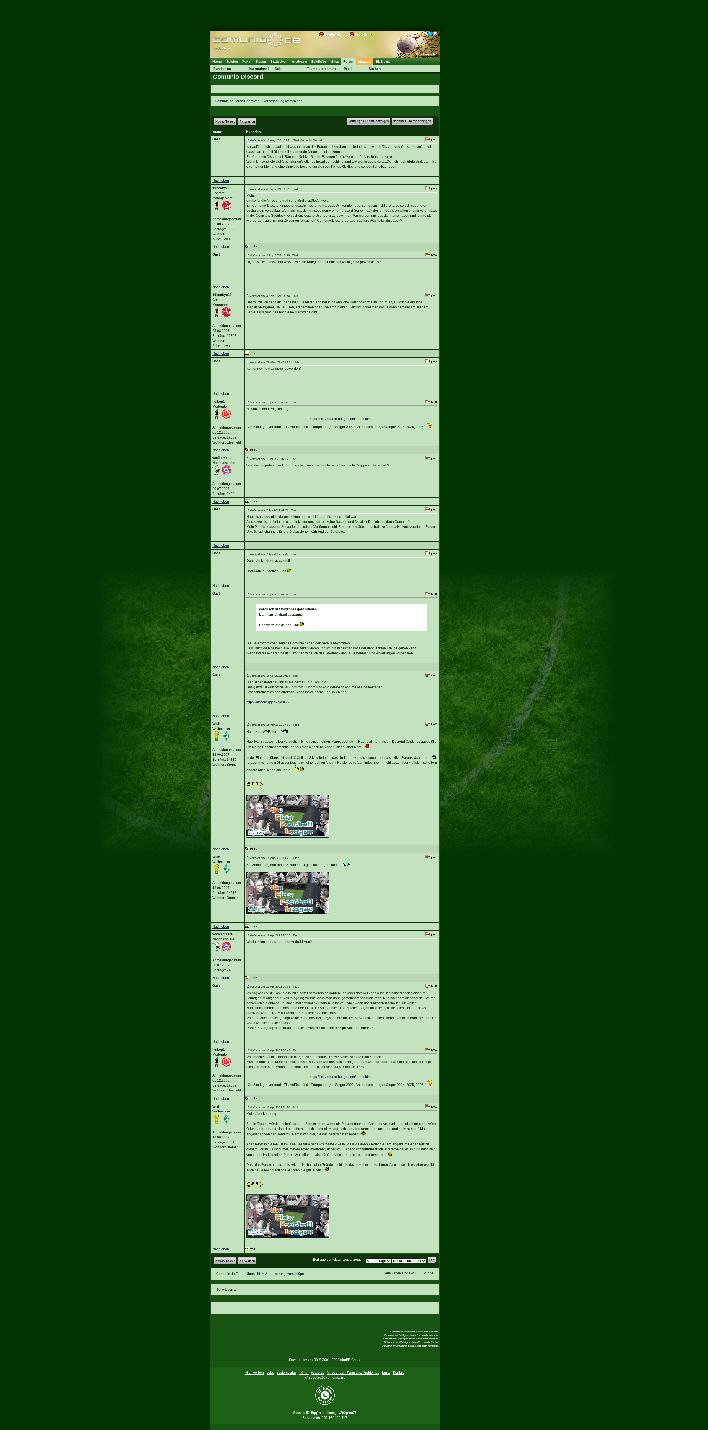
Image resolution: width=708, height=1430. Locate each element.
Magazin (364, 62)
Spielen (232, 62)
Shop (335, 62)
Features (317, 1372)
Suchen (375, 69)
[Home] (248, 40)
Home (217, 62)
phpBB (313, 1360)
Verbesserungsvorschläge (283, 101)
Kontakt (398, 1372)
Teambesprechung (321, 69)
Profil (348, 69)
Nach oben (220, 180)
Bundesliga (222, 69)
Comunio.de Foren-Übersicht (237, 101)
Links (386, 1372)
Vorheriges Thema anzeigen (368, 121)
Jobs (270, 1372)
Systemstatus (286, 1372)
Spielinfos (319, 62)
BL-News (383, 62)
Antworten (247, 121)
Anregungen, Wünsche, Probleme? (353, 1372)
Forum (348, 62)
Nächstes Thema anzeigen (412, 121)
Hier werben (254, 1372)
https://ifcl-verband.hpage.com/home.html (340, 419)
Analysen (299, 62)
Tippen (261, 62)
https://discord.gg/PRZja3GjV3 (268, 702)
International (259, 69)
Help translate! (426, 54)
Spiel (278, 69)
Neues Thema (225, 121)
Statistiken (278, 62)
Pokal (246, 62)
